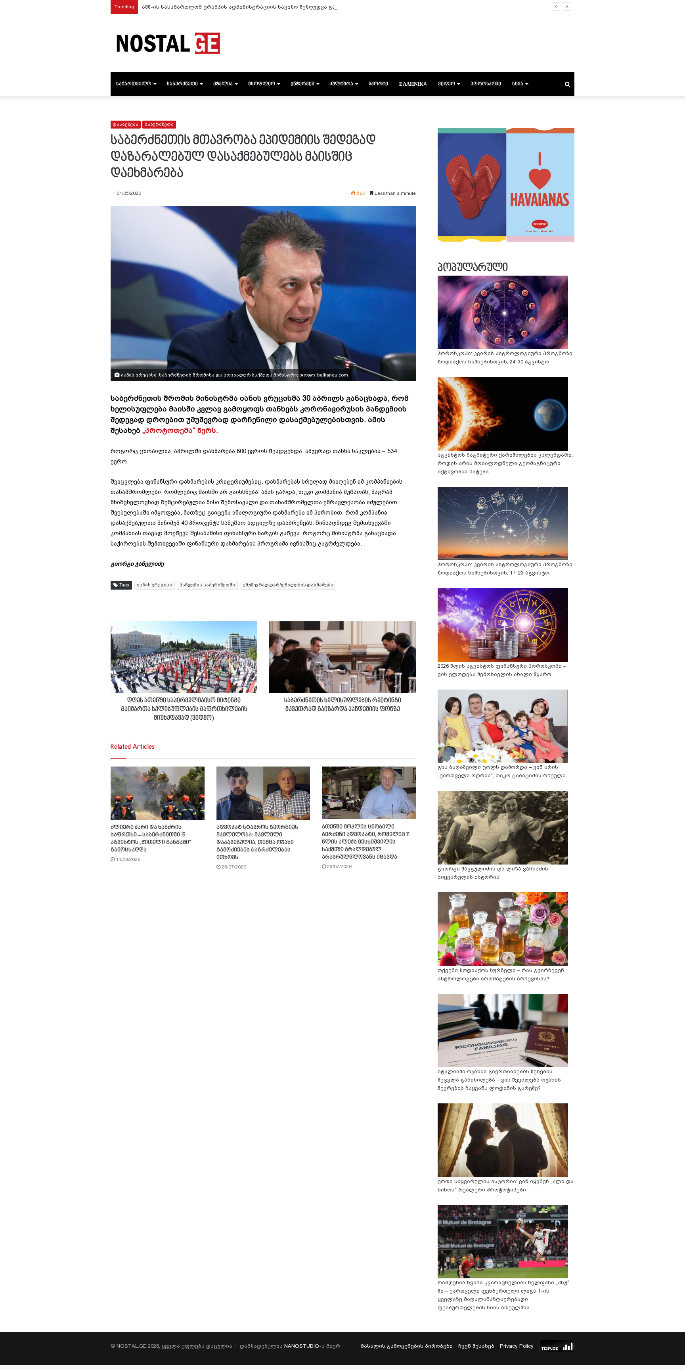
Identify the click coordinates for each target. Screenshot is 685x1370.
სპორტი (378, 84)
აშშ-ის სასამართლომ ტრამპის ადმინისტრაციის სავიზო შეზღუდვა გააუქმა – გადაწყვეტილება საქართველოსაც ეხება (307, 7)
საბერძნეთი (182, 84)
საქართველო (133, 84)
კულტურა (341, 84)
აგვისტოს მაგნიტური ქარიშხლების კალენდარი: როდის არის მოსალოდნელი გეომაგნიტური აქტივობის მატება (505, 463)
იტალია (223, 84)
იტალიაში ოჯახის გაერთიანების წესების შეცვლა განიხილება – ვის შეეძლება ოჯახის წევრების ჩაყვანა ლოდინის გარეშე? (499, 1079)
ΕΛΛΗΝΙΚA (413, 84)
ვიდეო (446, 84)
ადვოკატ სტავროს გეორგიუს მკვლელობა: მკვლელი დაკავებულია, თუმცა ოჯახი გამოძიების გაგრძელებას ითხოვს (257, 842)
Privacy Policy (517, 1346)
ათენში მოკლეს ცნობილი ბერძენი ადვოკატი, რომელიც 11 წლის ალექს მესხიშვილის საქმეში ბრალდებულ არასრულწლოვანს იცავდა (365, 842)
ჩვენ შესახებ (476, 1346)
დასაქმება (125, 124)
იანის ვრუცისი (154, 585)
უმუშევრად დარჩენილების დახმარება (288, 585)
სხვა (517, 84)
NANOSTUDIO (301, 1346)
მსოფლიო (261, 84)
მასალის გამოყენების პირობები (407, 1346)
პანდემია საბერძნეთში (207, 585)
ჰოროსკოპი (486, 84)
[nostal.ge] (168, 43)
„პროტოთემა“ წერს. (180, 430)
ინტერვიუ (302, 84)
